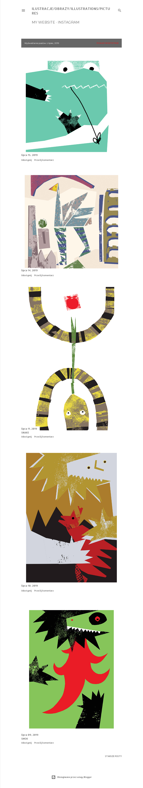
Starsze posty (113, 756)
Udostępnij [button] (26, 160)
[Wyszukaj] (120, 9)
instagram (68, 22)
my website (43, 22)
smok (24, 738)
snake (25, 432)
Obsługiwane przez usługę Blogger (74, 777)
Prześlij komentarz (44, 160)
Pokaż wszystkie (108, 43)
